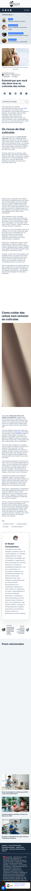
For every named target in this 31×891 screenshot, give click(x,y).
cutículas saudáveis (17, 526)
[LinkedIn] (21, 94)
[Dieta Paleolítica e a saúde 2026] (4, 40)
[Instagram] (5, 10)
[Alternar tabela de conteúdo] (26, 101)
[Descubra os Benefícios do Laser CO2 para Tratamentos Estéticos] (15, 826)
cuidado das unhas (8, 524)
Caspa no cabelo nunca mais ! (16, 21)
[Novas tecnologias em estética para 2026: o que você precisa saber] (15, 782)
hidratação (17, 432)
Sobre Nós (4, 845)
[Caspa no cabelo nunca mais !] (4, 20)
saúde (25, 108)
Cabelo (10, 19)
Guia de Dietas (12, 39)
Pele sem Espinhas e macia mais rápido (17, 28)
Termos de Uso (20, 847)
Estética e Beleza (8, 73)
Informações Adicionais (8, 847)
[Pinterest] (8, 10)
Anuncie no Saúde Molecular (17, 849)
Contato (4, 851)
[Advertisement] (15, 180)
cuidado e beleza (22, 524)
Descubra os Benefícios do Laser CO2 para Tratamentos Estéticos (15, 837)
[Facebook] (3, 10)
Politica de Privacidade (15, 845)
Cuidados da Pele (13, 25)
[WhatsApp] (26, 94)
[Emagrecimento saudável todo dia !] (4, 34)
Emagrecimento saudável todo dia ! (18, 35)
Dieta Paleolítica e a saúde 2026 (17, 41)
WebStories (5, 849)
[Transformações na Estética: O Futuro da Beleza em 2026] (15, 804)
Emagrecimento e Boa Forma (16, 33)
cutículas (6, 526)
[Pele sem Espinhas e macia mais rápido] (4, 27)
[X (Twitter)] (10, 10)
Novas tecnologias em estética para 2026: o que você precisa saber (15, 792)
